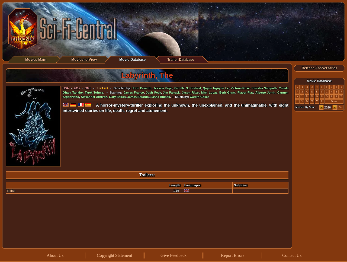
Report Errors (232, 255)
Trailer (11, 190)
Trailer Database (180, 59)
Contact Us (291, 255)
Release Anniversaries (319, 68)
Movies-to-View (84, 59)
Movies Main (35, 59)
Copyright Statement (114, 255)
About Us (55, 255)
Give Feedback (173, 255)
